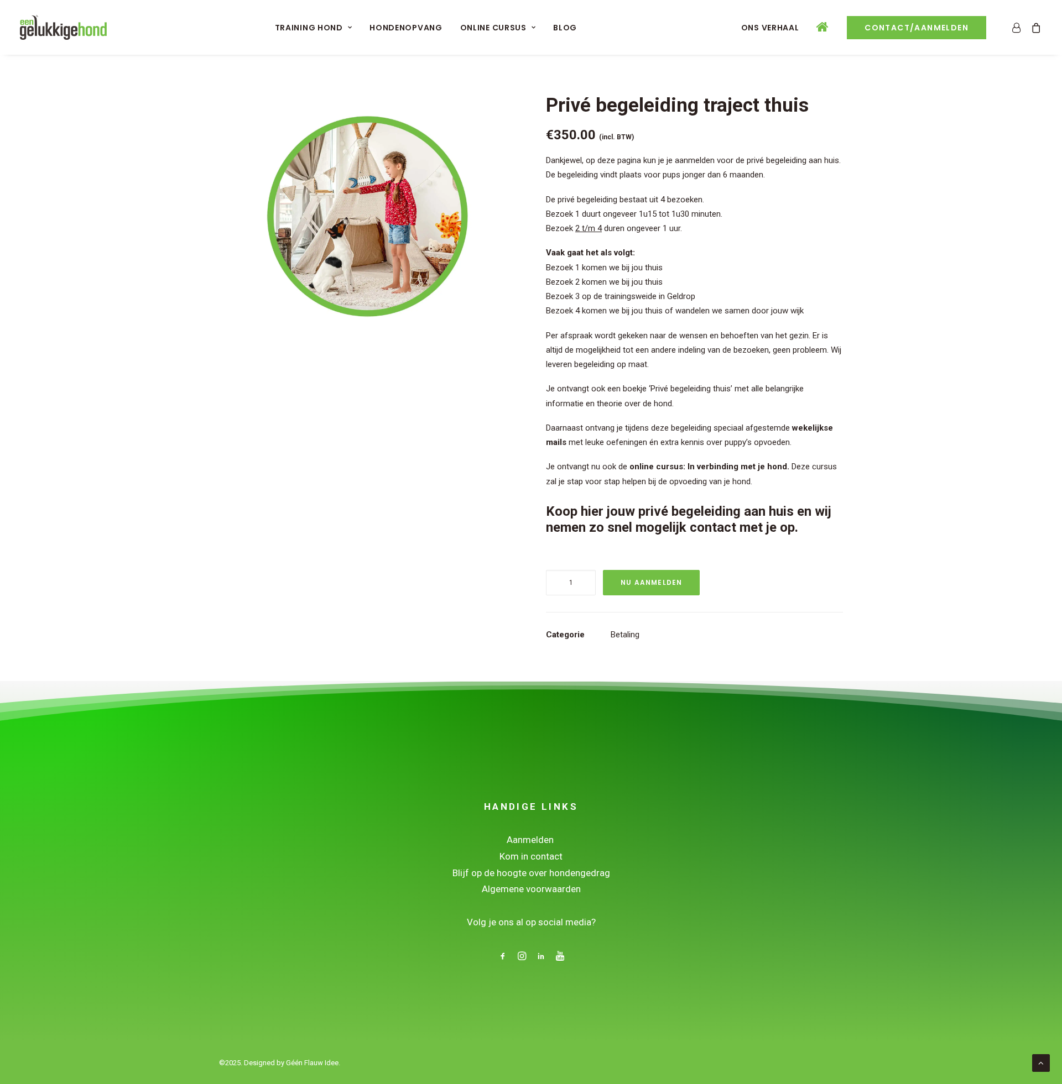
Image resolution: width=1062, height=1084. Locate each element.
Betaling (625, 635)
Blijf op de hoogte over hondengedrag (531, 872)
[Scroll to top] (1041, 1062)
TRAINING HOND (309, 27)
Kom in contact (531, 856)
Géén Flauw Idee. (313, 1063)
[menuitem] (313, 27)
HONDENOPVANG (405, 27)
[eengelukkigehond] (63, 27)
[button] (367, 242)
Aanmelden (531, 839)
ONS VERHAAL (770, 27)
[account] (1018, 27)
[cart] (1034, 27)
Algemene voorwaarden (531, 888)
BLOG (565, 27)
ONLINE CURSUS (493, 27)
